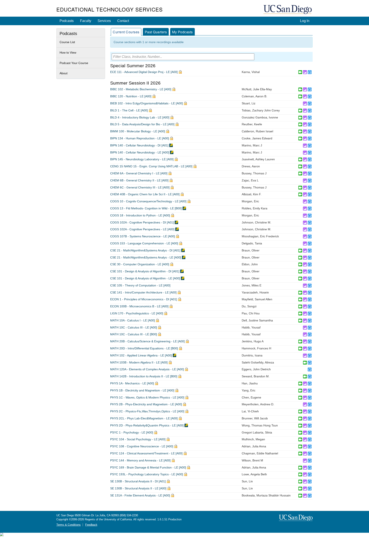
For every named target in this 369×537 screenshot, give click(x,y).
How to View (68, 52)
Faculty (85, 21)
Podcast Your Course (74, 63)
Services (104, 21)
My (182, 31)
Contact (123, 21)
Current (126, 31)
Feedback (91, 524)
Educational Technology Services (109, 9)
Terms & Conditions (68, 524)
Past (156, 31)
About (63, 73)
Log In (304, 21)
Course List (67, 42)
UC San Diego (288, 9)
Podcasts (67, 21)
